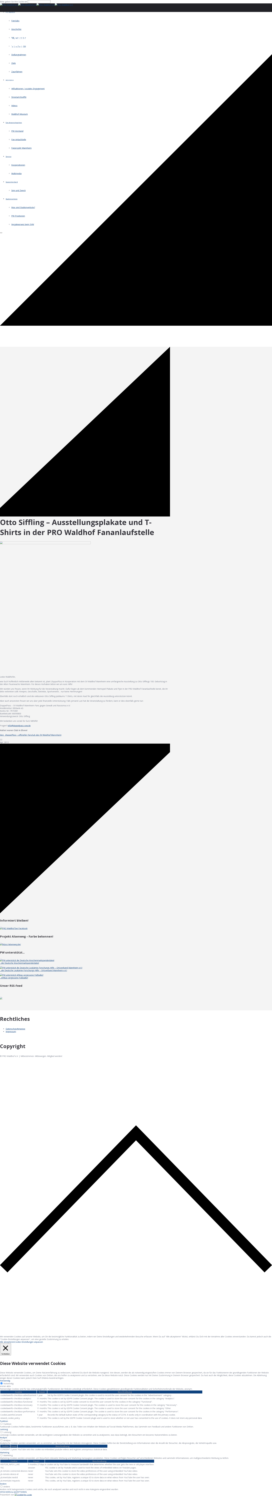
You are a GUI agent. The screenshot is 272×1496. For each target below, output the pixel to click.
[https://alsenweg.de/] (10, 944)
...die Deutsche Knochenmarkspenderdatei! (19, 963)
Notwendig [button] (5, 1380)
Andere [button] (3, 1483)
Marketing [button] (4, 1452)
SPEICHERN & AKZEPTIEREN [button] (13, 1492)
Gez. (30, 735)
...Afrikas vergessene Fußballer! (14, 977)
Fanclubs (15, 20)
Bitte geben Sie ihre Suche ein (13, 1)
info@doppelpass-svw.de (19, 725)
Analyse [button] (3, 1437)
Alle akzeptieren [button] (7, 1342)
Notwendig (8, 1383)
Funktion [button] (4, 1421)
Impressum (11, 1031)
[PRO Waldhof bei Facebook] (13, 928)
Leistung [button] (4, 1429)
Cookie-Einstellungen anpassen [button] (28, 1342)
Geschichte (16, 29)
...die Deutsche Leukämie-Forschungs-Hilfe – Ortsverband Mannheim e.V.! (33, 970)
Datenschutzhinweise (15, 1028)
